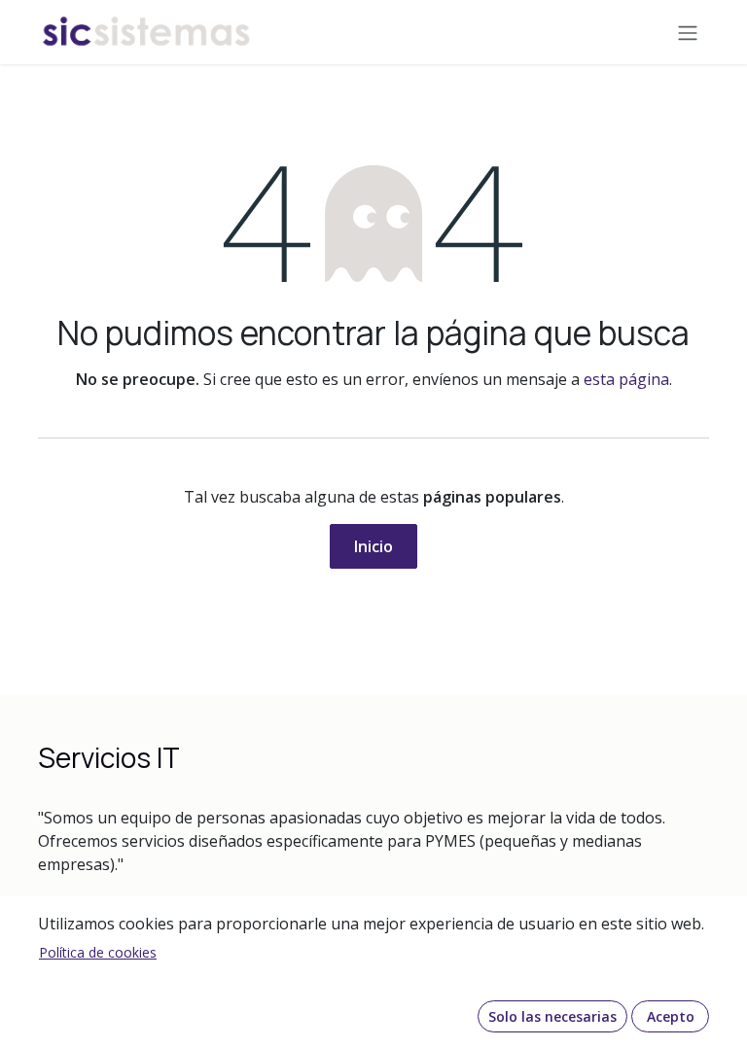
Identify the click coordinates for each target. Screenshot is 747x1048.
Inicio (373, 546)
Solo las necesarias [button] (552, 1016)
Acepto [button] (670, 1016)
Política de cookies (98, 952)
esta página (626, 379)
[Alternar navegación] (687, 32)
